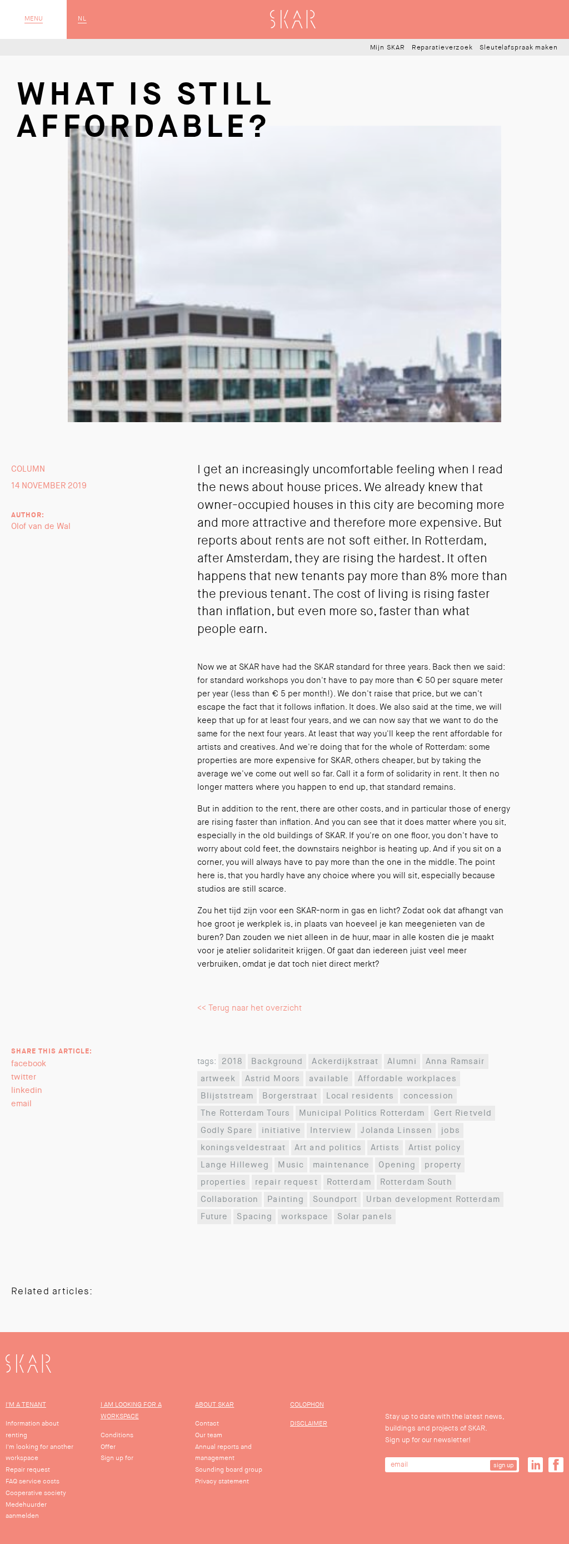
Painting (285, 1199)
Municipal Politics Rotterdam (362, 1113)
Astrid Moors (273, 1078)
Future (214, 1216)
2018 (232, 1061)
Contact (207, 1423)
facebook (28, 1063)
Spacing (254, 1216)
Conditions (117, 1435)
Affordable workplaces (407, 1078)
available (329, 1078)
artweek (218, 1078)
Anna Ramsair (455, 1061)
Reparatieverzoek (442, 47)
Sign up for (117, 1458)
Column (28, 469)
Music (291, 1165)
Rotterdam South (416, 1182)
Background (277, 1061)
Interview (331, 1130)
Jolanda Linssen (396, 1130)
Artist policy (434, 1147)
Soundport (335, 1199)
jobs (450, 1130)
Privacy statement (222, 1481)
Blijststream (227, 1096)
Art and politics (328, 1147)
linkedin (26, 1090)
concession (428, 1096)
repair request (286, 1182)
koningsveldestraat (243, 1147)
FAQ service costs (32, 1481)
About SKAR (214, 1405)
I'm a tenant (26, 1405)
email (21, 1103)
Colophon (307, 1405)
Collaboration (230, 1199)
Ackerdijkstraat (345, 1061)
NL (82, 19)
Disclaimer (308, 1423)
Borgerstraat (289, 1096)
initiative (281, 1130)
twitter (23, 1077)
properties (223, 1182)
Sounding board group (228, 1470)
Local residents (360, 1096)
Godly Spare (227, 1130)
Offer (108, 1447)
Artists (385, 1147)
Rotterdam (349, 1182)
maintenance (341, 1165)
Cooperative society (36, 1493)
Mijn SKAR (387, 47)
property (443, 1165)
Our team (208, 1435)
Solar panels (364, 1216)
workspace (304, 1216)
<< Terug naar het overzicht (249, 1008)
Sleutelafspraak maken (519, 47)
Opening (397, 1165)
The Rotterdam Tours (245, 1113)
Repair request (28, 1470)
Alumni (402, 1061)
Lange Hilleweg (235, 1165)
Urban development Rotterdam (433, 1199)
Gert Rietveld (463, 1113)
